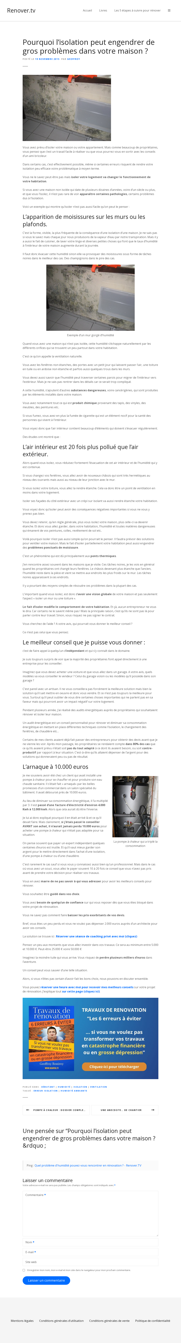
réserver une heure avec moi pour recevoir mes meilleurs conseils (86, 987)
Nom (28, 1242)
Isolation (80, 1086)
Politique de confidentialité (152, 1321)
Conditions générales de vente (109, 1321)
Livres (103, 10)
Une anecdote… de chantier (121, 1110)
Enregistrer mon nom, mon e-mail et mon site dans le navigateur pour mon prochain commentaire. (79, 1270)
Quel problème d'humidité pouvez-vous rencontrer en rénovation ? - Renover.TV (88, 1165)
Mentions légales (22, 1321)
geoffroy (73, 59)
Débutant (48, 1086)
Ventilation (98, 1086)
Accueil (87, 10)
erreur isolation (46, 1090)
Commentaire (33, 1195)
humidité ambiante (74, 1090)
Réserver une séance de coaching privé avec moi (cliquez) (96, 936)
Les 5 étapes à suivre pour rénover (137, 10)
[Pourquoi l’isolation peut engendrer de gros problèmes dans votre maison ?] (67, 77)
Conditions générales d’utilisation (61, 1321)
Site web (31, 1262)
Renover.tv (21, 10)
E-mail (28, 1252)
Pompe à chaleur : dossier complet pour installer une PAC (61, 1110)
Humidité (64, 1086)
